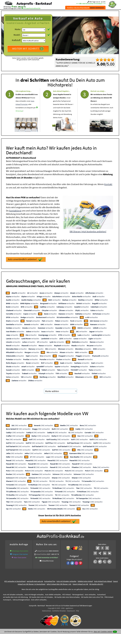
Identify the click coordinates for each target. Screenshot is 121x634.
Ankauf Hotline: (41, 554)
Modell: (17, 34)
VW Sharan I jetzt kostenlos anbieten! (88, 231)
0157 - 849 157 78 (19, 7)
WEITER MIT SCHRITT (27, 48)
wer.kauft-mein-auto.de (35, 581)
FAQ (77, 611)
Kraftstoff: (16, 40)
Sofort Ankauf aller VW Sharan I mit (59, 584)
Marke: (18, 29)
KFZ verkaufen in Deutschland (15, 581)
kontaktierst (15, 210)
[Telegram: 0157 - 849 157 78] (11, 554)
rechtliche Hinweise (59, 611)
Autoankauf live (49, 581)
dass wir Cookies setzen (103, 631)
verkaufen (19, 293)
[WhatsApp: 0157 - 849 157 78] (12, 7)
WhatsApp (19, 111)
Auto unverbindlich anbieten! (22, 259)
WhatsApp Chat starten (20, 551)
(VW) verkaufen (19, 425)
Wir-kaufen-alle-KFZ (96, 584)
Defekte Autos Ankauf (85, 581)
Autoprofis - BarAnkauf (34, 3)
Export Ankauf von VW (80, 584)
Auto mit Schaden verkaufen (66, 581)
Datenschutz (46, 611)
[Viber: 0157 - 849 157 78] (12, 557)
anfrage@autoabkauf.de (32, 8)
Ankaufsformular (48, 561)
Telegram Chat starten (20, 554)
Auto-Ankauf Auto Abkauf (103, 581)
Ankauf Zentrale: (43, 551)
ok (115, 632)
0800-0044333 (53, 551)
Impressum (71, 611)
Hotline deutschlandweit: (85, 7)
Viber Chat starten (20, 557)
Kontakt (108, 184)
